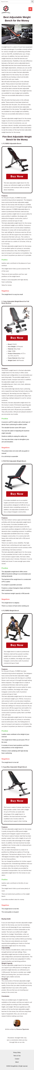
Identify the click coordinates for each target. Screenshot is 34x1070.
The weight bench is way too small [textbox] (12, 294)
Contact (17, 1059)
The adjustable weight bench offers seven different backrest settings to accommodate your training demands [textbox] (16, 574)
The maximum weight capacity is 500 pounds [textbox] (15, 593)
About (17, 1062)
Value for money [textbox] (7, 285)
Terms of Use (17, 1055)
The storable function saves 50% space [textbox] (14, 427)
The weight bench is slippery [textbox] (10, 602)
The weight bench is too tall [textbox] (10, 762)
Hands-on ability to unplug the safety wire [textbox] (14, 436)
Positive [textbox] (4, 260)
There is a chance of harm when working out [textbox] (15, 606)
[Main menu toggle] (30, 9)
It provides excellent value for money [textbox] (13, 899)
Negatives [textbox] (5, 291)
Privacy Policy (17, 1052)
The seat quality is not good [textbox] (10, 912)
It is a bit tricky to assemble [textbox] (10, 456)
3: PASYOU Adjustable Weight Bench (14, 461)
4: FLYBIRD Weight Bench (10, 610)
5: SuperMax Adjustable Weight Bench (14, 767)
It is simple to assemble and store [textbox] (12, 585)
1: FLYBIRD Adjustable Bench (11, 143)
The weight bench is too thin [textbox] (10, 908)
